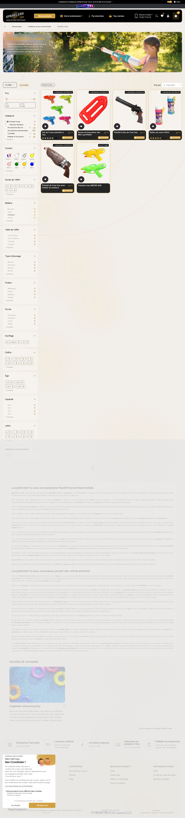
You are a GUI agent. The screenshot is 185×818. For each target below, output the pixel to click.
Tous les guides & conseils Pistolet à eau (155, 728)
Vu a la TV (46, 813)
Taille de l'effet (12, 229)
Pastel (10, 291)
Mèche (10, 271)
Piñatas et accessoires (17, 136)
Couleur (9, 148)
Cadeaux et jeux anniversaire (39, 26)
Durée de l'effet (12, 179)
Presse (72, 775)
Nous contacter (117, 783)
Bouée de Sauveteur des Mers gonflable (89, 133)
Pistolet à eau (47, 85)
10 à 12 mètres (13, 238)
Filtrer (8, 85)
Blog (71, 779)
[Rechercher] (156, 16)
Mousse (11, 209)
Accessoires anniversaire (18, 130)
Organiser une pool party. (25, 706)
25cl (9, 408)
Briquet (10, 268)
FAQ (112, 771)
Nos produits (45, 16)
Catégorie (9, 115)
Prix (7, 93)
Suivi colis (115, 775)
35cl (9, 414)
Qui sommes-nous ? (78, 771)
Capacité (9, 399)
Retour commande (119, 779)
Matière (8, 203)
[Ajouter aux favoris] (45, 126)
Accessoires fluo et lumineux (18, 127)
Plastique (11, 215)
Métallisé (11, 294)
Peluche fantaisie (16, 124)
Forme (8, 309)
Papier (10, 218)
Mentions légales (161, 779)
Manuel (10, 262)
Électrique (11, 265)
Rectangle (12, 315)
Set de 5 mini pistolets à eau (53, 133)
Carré (10, 321)
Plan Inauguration (41, 810)
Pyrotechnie (98, 16)
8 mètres (11, 244)
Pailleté (10, 297)
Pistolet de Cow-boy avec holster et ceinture (53, 186)
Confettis (11, 133)
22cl (9, 405)
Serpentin (11, 318)
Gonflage (9, 336)
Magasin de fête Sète (25, 810)
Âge (7, 376)
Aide (178, 2)
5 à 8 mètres (13, 235)
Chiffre (8, 352)
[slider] (6, 99)
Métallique (12, 288)
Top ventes (118, 16)
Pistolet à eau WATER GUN (89, 185)
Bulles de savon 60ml (159, 132)
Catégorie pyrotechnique (17, 449)
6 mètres (11, 241)
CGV (155, 771)
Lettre (8, 425)
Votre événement (73, 16)
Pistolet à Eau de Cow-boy (126, 132)
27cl (9, 411)
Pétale (10, 324)
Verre (10, 212)
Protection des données (164, 775)
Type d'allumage (13, 256)
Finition (8, 282)
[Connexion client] (168, 16)
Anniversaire (17, 26)
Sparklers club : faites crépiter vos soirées (65, 810)
